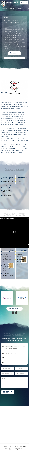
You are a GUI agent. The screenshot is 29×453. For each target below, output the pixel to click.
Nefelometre (6, 268)
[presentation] (3, 26)
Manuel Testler (21, 261)
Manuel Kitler (6, 266)
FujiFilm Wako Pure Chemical (7, 196)
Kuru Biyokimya (7, 260)
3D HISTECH (6, 277)
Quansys (19, 181)
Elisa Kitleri (19, 263)
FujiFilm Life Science (6, 191)
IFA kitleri (19, 265)
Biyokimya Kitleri (7, 256)
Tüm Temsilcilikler (13, 309)
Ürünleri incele (13, 51)
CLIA (4, 270)
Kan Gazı (5, 261)
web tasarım (11, 450)
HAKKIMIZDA (5, 9)
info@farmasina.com (10, 353)
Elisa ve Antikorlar (8, 181)
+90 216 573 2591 (9, 358)
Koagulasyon (6, 258)
